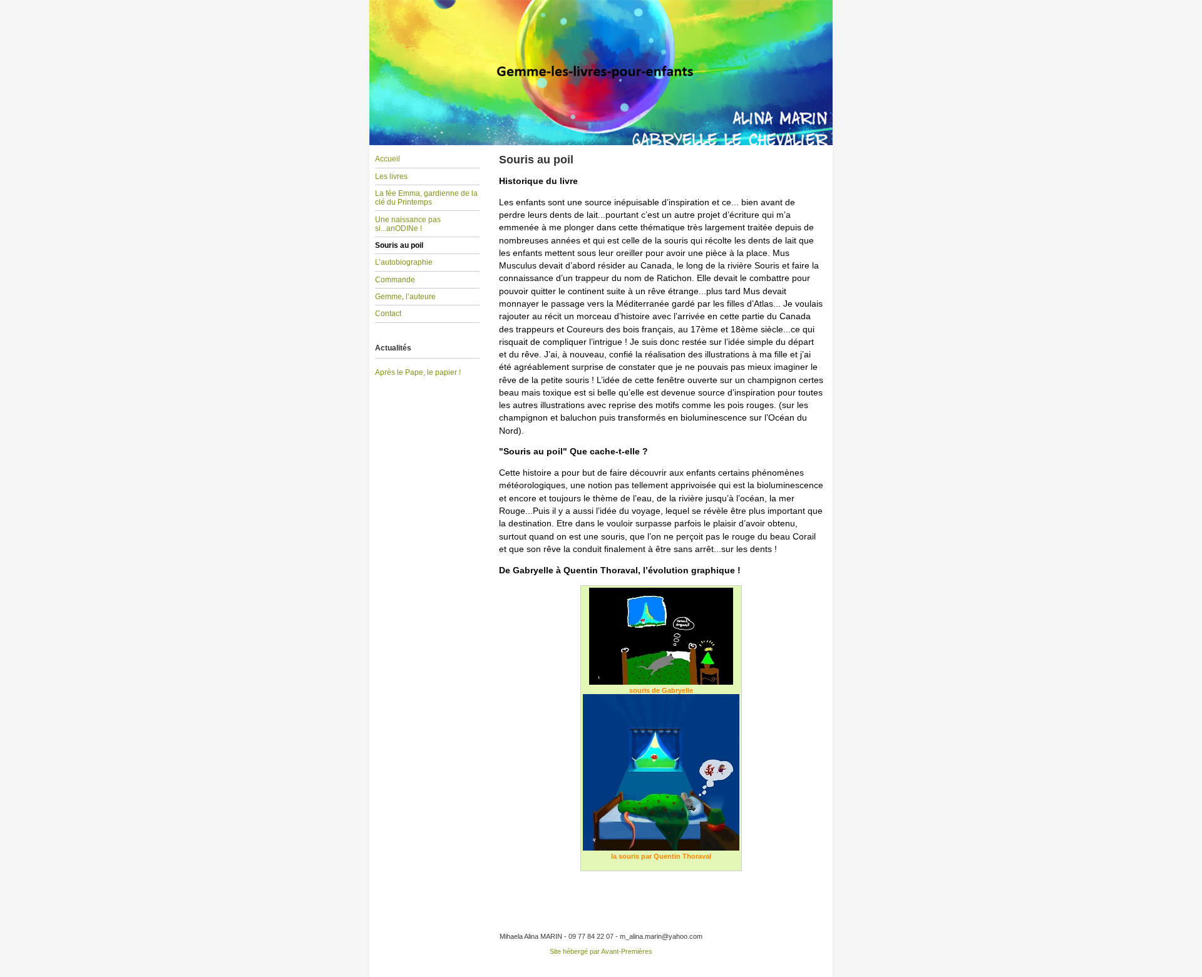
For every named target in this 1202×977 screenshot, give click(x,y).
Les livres (391, 176)
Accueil (387, 159)
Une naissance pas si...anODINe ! (408, 224)
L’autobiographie (404, 262)
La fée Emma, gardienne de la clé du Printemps (426, 198)
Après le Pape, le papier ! (418, 372)
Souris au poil (399, 245)
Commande (395, 279)
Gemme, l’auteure (405, 296)
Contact (388, 313)
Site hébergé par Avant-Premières (601, 951)
